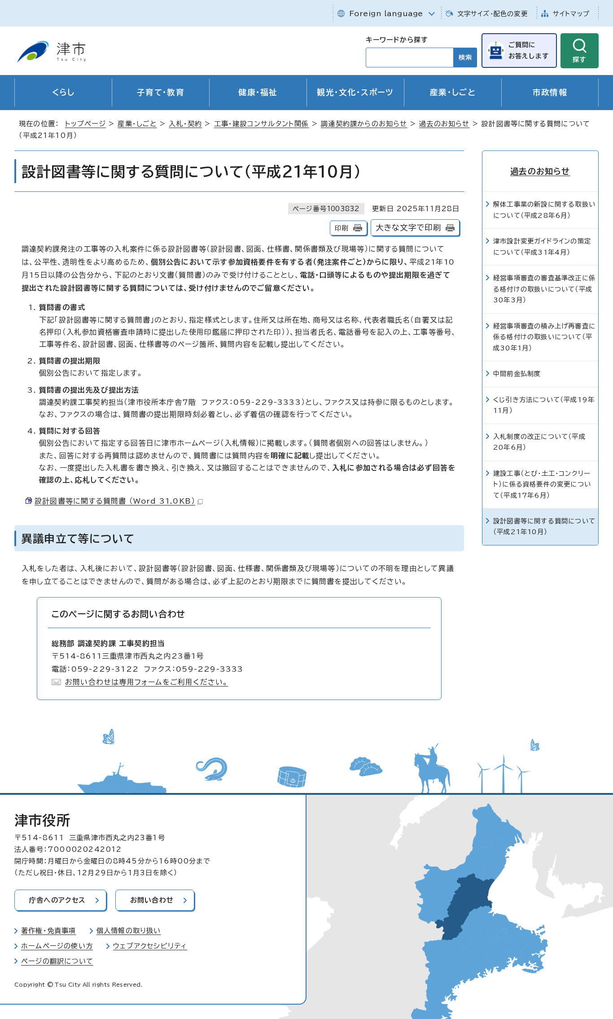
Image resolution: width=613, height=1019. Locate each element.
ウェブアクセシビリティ (150, 946)
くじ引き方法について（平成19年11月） (544, 405)
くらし (63, 92)
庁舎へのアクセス (57, 900)
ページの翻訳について (57, 961)
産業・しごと (453, 92)
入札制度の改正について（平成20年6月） (539, 442)
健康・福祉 (258, 92)
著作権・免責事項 (48, 930)
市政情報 (550, 92)
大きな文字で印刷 (409, 227)
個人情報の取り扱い (128, 930)
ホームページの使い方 (57, 946)
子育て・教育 (160, 92)
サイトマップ (571, 13)
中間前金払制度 (517, 373)
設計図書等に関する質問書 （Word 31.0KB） (115, 501)
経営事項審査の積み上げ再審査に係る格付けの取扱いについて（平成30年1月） (544, 337)
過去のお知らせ (444, 123)
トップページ (85, 123)
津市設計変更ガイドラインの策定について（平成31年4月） (542, 246)
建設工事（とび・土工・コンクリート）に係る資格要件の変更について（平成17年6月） (542, 484)
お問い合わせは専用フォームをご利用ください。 (146, 682)
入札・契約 (185, 123)
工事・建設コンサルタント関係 (261, 123)
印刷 (341, 228)
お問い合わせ (152, 900)
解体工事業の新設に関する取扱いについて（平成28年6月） (544, 209)
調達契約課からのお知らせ (364, 123)
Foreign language (386, 13)
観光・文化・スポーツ (355, 92)
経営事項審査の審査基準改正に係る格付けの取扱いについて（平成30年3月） (544, 289)
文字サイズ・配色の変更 (492, 13)
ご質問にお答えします (528, 50)
